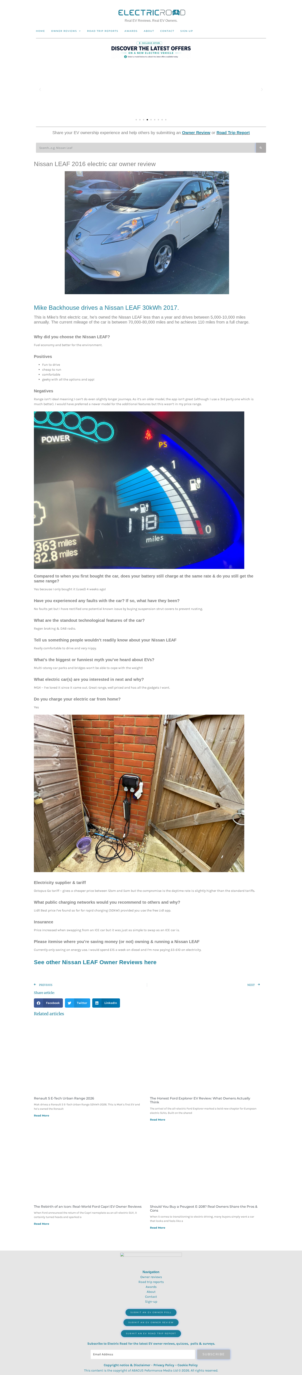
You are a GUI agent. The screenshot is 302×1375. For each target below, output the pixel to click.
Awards (131, 31)
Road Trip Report (233, 132)
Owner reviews (64, 31)
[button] (40, 90)
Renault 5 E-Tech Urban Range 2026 (64, 1098)
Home (40, 31)
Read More (41, 1115)
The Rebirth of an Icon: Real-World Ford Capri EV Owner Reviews (88, 1207)
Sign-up (151, 1301)
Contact (167, 31)
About (149, 31)
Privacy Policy (163, 1365)
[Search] (261, 148)
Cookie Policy (188, 1365)
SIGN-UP (186, 31)
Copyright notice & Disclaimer (127, 1365)
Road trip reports (102, 31)
